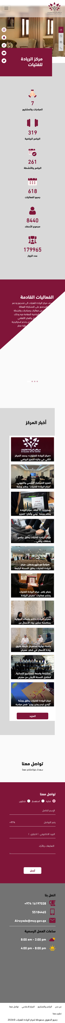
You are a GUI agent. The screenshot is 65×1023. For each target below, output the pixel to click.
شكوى (22, 801)
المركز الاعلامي (28, 1006)
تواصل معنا (14, 1006)
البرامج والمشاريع (45, 1006)
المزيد (33, 390)
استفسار (36, 801)
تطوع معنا (57, 1013)
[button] (36, 381)
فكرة (48, 801)
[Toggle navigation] (6, 8)
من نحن (58, 1006)
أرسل (32, 870)
